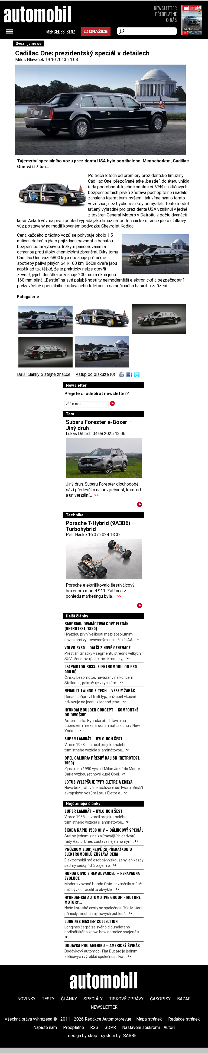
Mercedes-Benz (60, 32)
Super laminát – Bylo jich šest (93, 738)
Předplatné (166, 14)
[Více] (139, 505)
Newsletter (165, 8)
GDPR (110, 1027)
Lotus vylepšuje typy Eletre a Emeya (98, 782)
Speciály (93, 998)
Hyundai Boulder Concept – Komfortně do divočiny (101, 712)
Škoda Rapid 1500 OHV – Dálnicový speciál (103, 830)
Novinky (26, 998)
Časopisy (160, 998)
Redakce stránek (184, 1019)
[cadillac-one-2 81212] (159, 332)
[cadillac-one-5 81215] (46, 332)
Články (69, 998)
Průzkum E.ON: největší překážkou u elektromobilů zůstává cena (98, 851)
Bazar (184, 998)
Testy (48, 998)
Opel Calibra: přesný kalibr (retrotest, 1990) (102, 760)
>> (96, 495)
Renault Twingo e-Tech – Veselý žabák (99, 690)
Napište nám (45, 1027)
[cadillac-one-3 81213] (46, 366)
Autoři (169, 1027)
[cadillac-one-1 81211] (103, 332)
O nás (171, 19)
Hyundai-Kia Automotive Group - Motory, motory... (102, 899)
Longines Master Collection (91, 921)
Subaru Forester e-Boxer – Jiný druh (99, 425)
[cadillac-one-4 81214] (102, 366)
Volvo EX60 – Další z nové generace (97, 647)
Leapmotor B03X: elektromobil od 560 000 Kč (100, 668)
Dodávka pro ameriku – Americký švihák (102, 945)
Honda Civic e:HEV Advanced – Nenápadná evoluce (102, 875)
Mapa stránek (149, 1019)
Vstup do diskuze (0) (95, 374)
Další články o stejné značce (43, 374)
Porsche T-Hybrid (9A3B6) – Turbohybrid (100, 526)
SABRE (129, 1035)
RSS (94, 1027)
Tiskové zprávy (126, 998)
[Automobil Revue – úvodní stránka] (44, 44)
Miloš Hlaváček (29, 59)
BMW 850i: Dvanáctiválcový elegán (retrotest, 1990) (96, 625)
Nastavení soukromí (141, 1027)
